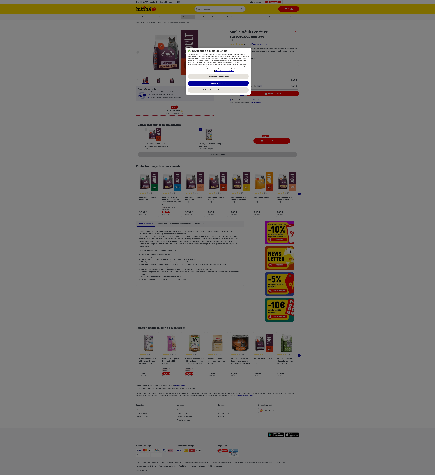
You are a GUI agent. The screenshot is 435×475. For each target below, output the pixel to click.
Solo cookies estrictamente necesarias (218, 90)
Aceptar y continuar (218, 83)
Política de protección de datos (224, 71)
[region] (218, 71)
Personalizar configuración (218, 76)
